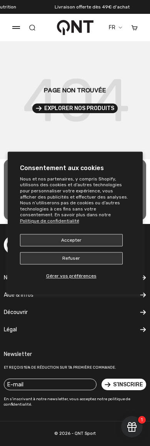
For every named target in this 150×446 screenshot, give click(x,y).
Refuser (71, 258)
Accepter (71, 240)
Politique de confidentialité (49, 221)
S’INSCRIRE (128, 384)
